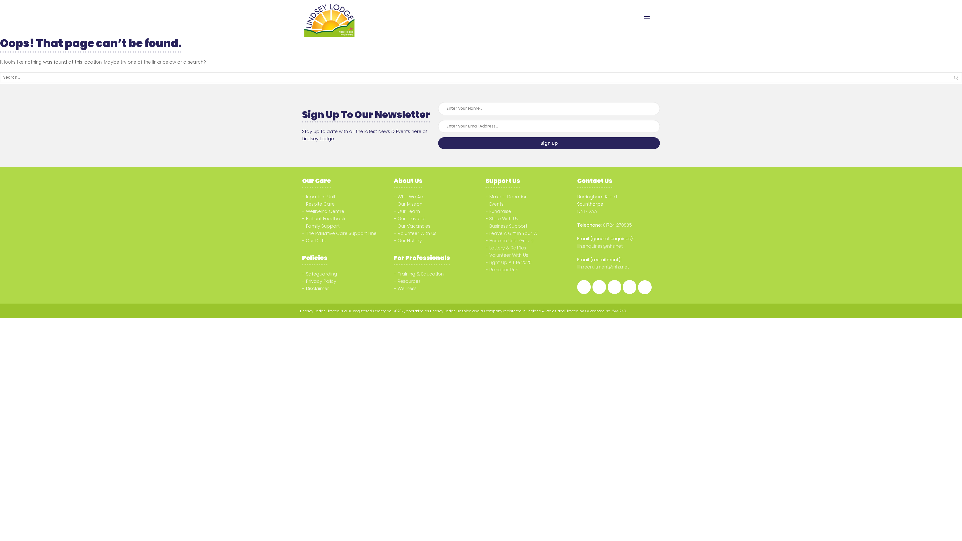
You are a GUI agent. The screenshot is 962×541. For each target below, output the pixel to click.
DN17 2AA (587, 211)
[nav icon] (646, 18)
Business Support (508, 226)
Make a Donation (508, 197)
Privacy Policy (321, 281)
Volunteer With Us (417, 233)
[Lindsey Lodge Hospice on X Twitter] (645, 287)
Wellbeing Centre (325, 211)
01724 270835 (617, 225)
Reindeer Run (503, 269)
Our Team (409, 211)
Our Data (316, 240)
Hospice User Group (511, 240)
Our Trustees (412, 218)
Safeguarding (321, 274)
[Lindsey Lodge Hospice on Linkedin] (614, 287)
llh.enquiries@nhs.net (600, 246)
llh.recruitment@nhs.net (603, 267)
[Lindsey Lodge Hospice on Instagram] (599, 287)
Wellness (407, 288)
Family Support (323, 226)
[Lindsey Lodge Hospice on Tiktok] (629, 287)
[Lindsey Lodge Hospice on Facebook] (584, 287)
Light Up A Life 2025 (510, 262)
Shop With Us (503, 218)
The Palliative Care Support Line (341, 233)
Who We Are (411, 197)
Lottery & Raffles (507, 248)
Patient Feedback (325, 218)
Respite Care (320, 204)
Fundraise (500, 211)
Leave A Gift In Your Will (514, 233)
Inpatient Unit (320, 197)
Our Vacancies (414, 226)
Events (496, 204)
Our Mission (410, 204)
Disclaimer (317, 288)
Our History (410, 240)
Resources (409, 281)
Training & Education (421, 274)
